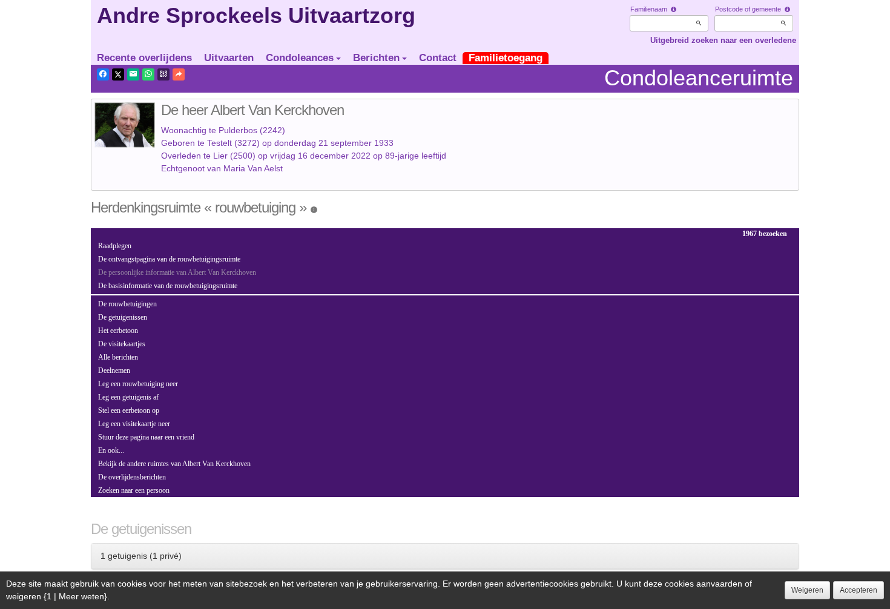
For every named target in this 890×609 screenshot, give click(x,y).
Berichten (376, 58)
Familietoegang (505, 58)
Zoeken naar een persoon (134, 490)
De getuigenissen (122, 317)
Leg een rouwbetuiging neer (138, 384)
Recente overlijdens (144, 58)
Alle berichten (118, 357)
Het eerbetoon (118, 330)
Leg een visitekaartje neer (134, 424)
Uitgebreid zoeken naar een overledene (723, 40)
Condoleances (300, 58)
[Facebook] (103, 74)
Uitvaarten (229, 58)
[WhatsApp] (148, 74)
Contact (438, 58)
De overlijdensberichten (132, 477)
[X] (118, 74)
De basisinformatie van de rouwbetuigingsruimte (167, 285)
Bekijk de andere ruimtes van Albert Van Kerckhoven (174, 463)
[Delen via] (179, 74)
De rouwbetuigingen (127, 304)
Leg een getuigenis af (128, 397)
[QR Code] (163, 74)
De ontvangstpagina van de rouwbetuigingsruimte (169, 259)
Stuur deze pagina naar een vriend (146, 437)
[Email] (133, 74)
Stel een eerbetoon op (128, 410)
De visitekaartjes (121, 344)
